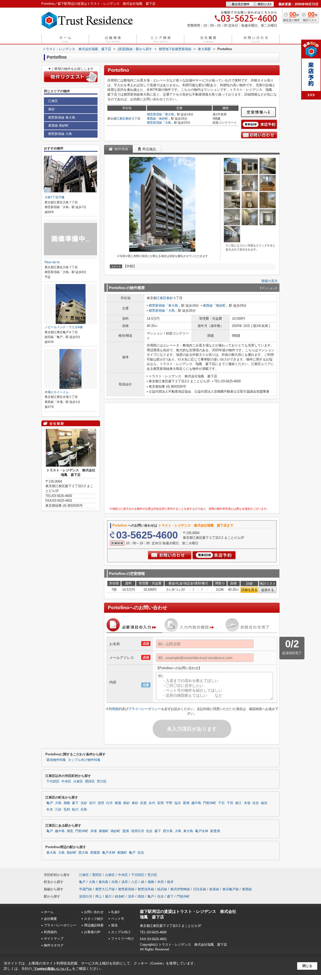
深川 (92, 803)
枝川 (75, 809)
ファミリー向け (122, 938)
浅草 (124, 882)
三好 (58, 809)
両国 (141, 896)
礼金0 (115, 912)
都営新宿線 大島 (60, 134)
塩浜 (177, 803)
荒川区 (102, 781)
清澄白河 (137, 831)
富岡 (160, 803)
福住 (264, 803)
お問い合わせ (94, 912)
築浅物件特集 (56, 760)
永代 (152, 803)
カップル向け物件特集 (84, 760)
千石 (221, 803)
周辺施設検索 (94, 925)
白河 (109, 803)
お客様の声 (92, 932)
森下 (75, 803)
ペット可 (117, 919)
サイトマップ (53, 938)
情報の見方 (269, 281)
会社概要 (50, 919)
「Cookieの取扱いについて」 (52, 968)
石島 (84, 809)
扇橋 (66, 803)
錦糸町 (120, 896)
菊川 (108, 896)
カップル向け (121, 932)
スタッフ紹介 (94, 919)
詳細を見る (249, 590)
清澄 (101, 803)
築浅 (114, 925)
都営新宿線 (154, 114)
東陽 (118, 803)
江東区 (120, 118)
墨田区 (90, 781)
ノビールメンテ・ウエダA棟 (64, 327)
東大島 (169, 114)
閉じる (307, 966)
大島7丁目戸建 (54, 197)
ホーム (49, 912)
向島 (115, 882)
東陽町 (104, 831)
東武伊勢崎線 (180, 889)
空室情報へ (257, 112)
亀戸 (49, 803)
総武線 (162, 889)
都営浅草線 (146, 889)
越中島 (196, 803)
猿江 (238, 803)
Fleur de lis (52, 262)
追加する (267, 590)
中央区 (66, 781)
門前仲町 (209, 803)
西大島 (168, 831)
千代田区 (52, 781)
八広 (134, 882)
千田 (230, 803)
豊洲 (186, 803)
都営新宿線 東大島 (61, 117)
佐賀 (143, 803)
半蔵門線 (85, 889)
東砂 (128, 118)
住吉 (255, 803)
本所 (160, 882)
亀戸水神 (201, 831)
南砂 (126, 803)
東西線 (151, 118)
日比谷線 (199, 889)
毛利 (66, 809)
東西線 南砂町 (58, 125)
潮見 (70, 831)
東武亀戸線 (230, 889)
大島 (168, 122)
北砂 (84, 803)
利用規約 (115, 709)
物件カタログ (53, 945)
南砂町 (163, 118)
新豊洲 (215, 831)
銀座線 (214, 889)
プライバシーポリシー (144, 709)
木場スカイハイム (57, 392)
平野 (169, 803)
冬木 (49, 809)
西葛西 (95, 852)
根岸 (170, 882)
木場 (247, 803)
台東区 (78, 781)
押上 (98, 896)
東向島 (103, 882)
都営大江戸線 (105, 889)
